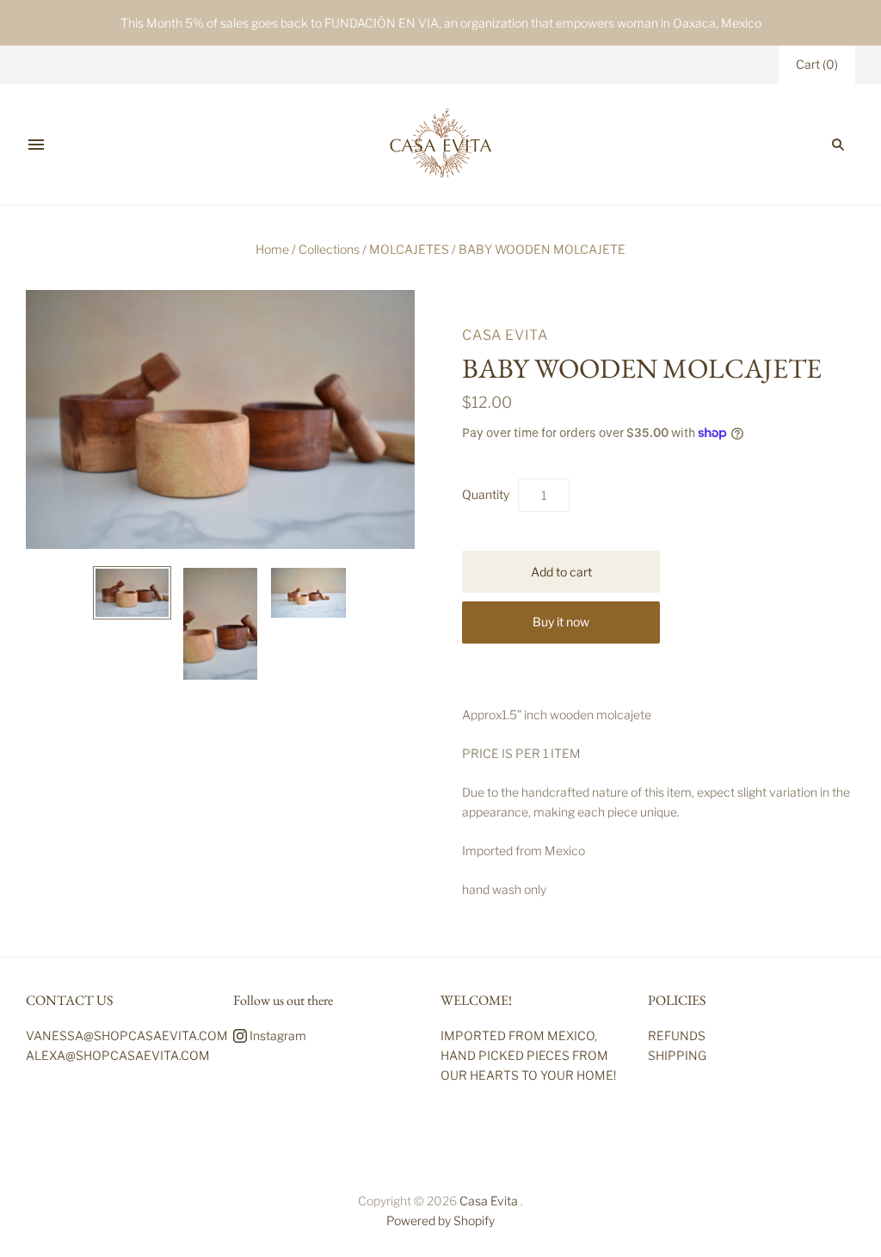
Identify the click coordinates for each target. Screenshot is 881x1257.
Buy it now (561, 621)
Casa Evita (505, 335)
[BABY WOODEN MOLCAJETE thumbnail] (131, 592)
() (817, 64)
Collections (329, 249)
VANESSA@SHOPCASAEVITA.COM (127, 1035)
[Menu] (36, 144)
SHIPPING (677, 1055)
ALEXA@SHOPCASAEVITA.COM (118, 1055)
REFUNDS (676, 1035)
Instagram (276, 1035)
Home (272, 249)
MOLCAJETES (409, 249)
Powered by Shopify (440, 1220)
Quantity (485, 494)
